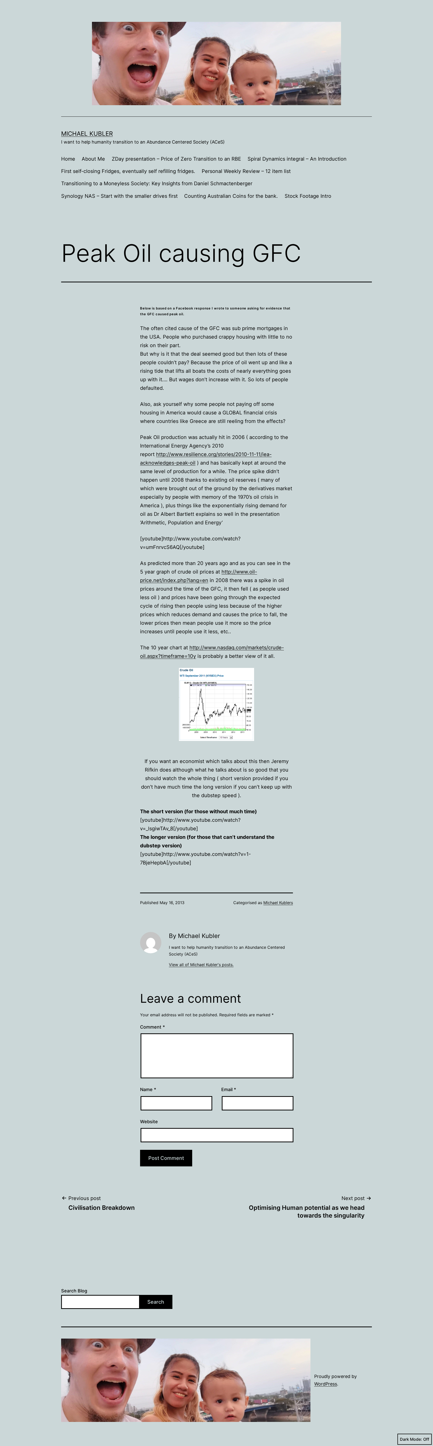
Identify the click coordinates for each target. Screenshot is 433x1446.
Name (148, 1089)
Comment (152, 1027)
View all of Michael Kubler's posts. (201, 964)
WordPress (325, 1384)
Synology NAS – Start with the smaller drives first (119, 196)
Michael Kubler (87, 133)
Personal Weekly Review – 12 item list (246, 171)
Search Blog (74, 1290)
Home (68, 159)
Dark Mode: (411, 1439)
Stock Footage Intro (308, 196)
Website (149, 1121)
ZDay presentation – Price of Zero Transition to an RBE (176, 159)
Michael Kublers (278, 902)
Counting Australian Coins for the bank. (231, 196)
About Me (93, 159)
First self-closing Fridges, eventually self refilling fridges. (128, 171)
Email (228, 1089)
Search (155, 1302)
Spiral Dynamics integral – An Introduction (297, 159)
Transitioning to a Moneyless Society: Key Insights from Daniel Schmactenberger (156, 183)
